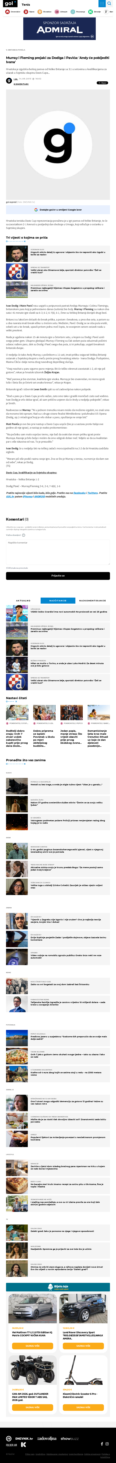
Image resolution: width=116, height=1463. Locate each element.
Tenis (26, 4)
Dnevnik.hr (15, 12)
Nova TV (8, 1439)
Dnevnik (24, 1439)
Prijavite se (58, 575)
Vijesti (31, 12)
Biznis (112, 12)
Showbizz (47, 12)
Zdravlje (97, 12)
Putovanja (80, 12)
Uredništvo (40, 1454)
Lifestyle (63, 12)
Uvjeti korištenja (76, 1454)
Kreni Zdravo (23, 1445)
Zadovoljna (46, 1439)
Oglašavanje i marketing (57, 1454)
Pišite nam (30, 1454)
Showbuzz (70, 1439)
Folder (11, 1445)
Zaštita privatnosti (92, 1454)
